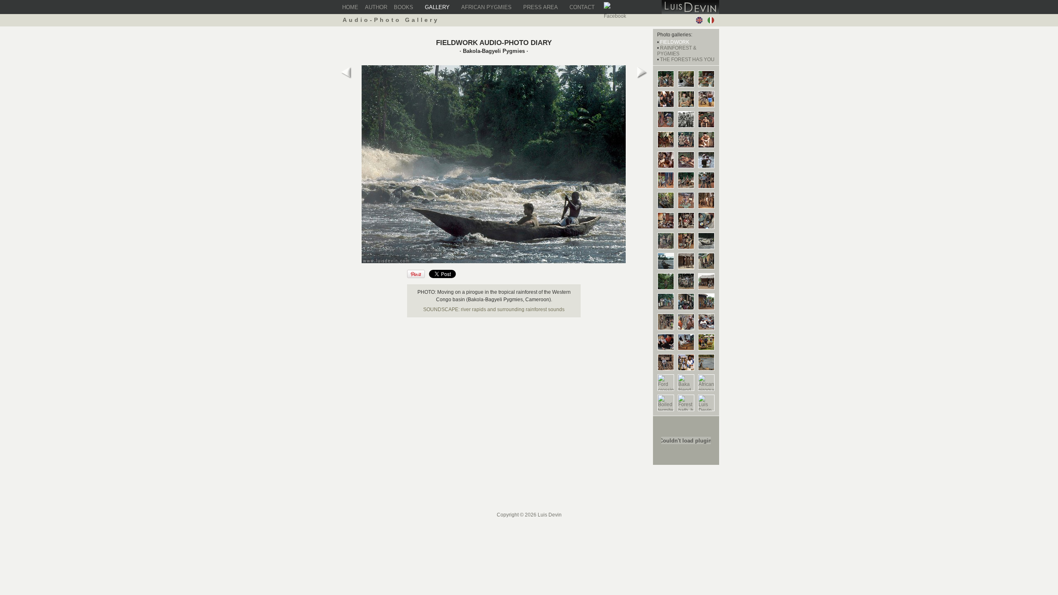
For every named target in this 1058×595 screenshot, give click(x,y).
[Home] (690, 12)
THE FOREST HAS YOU (687, 59)
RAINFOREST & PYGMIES (676, 51)
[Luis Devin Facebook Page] (609, 7)
